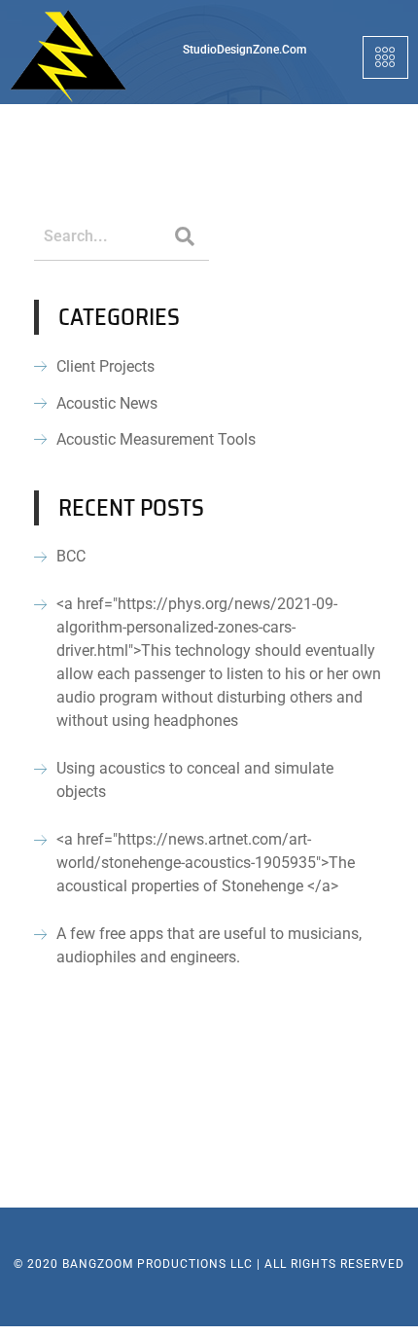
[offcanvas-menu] (385, 57)
